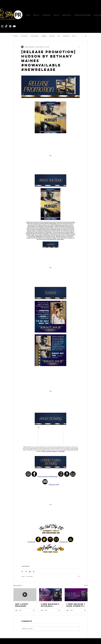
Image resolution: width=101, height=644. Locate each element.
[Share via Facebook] (22, 571)
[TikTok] (6, 26)
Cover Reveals (24, 36)
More (73, 36)
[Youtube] (14, 26)
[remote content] (50, 330)
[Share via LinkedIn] (30, 571)
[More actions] (79, 47)
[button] (66, 15)
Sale (59, 36)
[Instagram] (2, 26)
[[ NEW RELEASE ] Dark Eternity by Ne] (76, 594)
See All (86, 585)
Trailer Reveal (66, 36)
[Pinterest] (10, 26)
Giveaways (51, 36)
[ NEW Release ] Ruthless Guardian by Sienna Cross (50, 605)
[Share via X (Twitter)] (26, 571)
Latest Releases (34, 36)
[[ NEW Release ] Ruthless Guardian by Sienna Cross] (50, 594)
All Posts (15, 36)
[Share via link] (33, 571)
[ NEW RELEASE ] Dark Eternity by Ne (76, 605)
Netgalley (44, 36)
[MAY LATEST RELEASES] (24, 594)
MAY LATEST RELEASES (21, 605)
